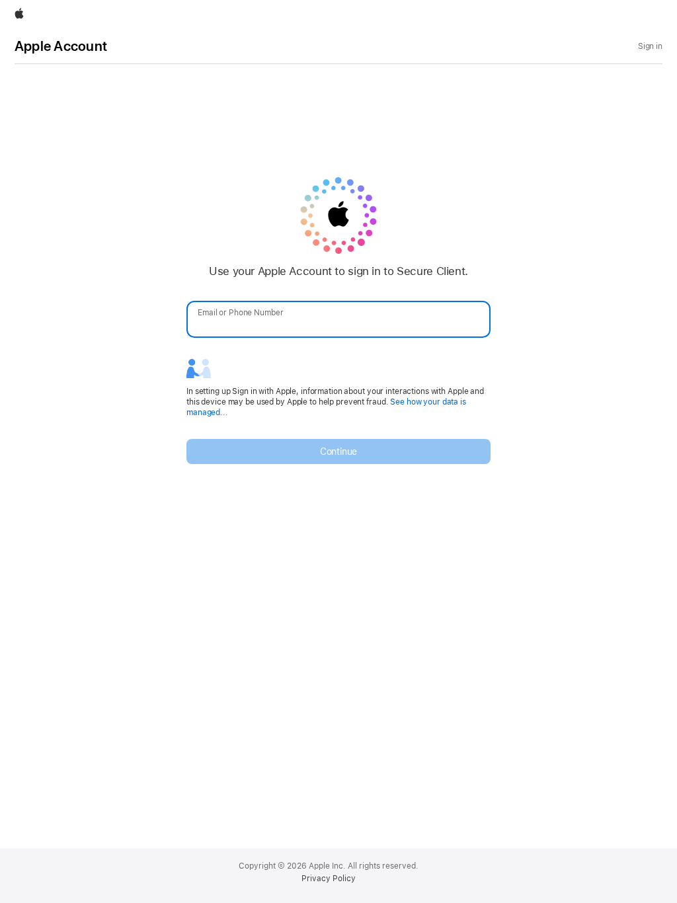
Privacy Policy (328, 878)
